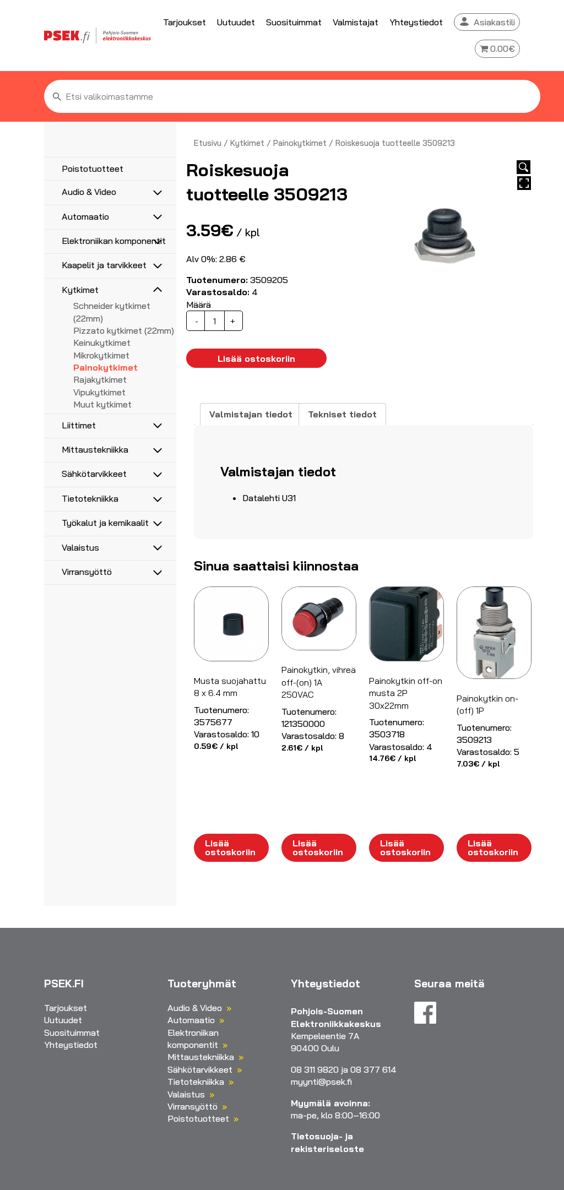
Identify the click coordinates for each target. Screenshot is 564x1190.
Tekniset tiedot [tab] (342, 414)
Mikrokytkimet (101, 355)
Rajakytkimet (100, 379)
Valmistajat (355, 22)
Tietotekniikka (90, 498)
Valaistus (80, 547)
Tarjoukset (184, 22)
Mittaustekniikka (95, 449)
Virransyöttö (87, 571)
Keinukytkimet (102, 342)
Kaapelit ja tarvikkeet (104, 264)
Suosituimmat (294, 22)
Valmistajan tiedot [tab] (250, 414)
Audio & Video (89, 191)
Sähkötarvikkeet (94, 473)
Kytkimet (80, 289)
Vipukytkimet (99, 392)
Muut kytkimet (102, 404)
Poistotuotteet (92, 168)
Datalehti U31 (269, 497)
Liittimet (79, 425)
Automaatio (85, 216)
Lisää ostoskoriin (256, 358)
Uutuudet (236, 22)
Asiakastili (494, 22)
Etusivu (207, 143)
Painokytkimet (105, 367)
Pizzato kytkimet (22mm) (123, 330)
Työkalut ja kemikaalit (105, 522)
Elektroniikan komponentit (114, 240)
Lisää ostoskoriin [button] (230, 847)
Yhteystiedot (416, 22)
